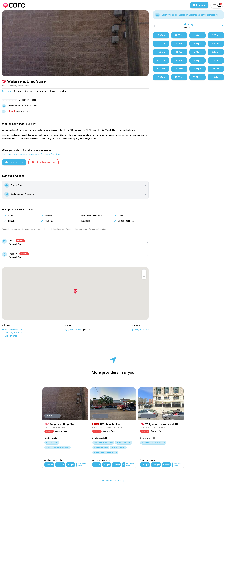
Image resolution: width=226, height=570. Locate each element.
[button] (214, 5)
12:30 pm (60, 465)
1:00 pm (70, 465)
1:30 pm (96, 465)
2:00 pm (106, 465)
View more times (82, 465)
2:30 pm (116, 465)
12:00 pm (49, 465)
